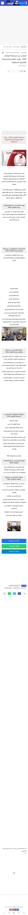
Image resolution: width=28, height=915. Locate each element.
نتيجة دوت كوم (8, 907)
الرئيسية (23, 52)
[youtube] (13, 910)
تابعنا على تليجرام (14, 551)
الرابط (5, 472)
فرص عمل (23, 588)
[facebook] (18, 910)
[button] (19, 593)
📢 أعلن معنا (22, 3)
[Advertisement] (14, 30)
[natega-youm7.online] (10, 910)
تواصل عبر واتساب (14, 546)
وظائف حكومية (8, 588)
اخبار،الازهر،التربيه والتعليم (11, 52)
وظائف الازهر (16, 588)
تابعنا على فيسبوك (14, 541)
